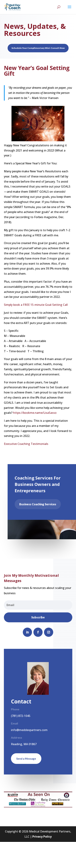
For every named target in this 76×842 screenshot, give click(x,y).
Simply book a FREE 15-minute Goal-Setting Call (36, 305)
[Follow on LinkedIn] (27, 632)
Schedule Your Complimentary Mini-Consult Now (38, 48)
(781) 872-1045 (20, 716)
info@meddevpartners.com (29, 730)
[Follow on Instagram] (48, 632)
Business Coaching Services (37, 504)
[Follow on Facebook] (38, 632)
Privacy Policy (42, 836)
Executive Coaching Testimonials (26, 444)
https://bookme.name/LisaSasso (35, 413)
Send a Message (26, 758)
